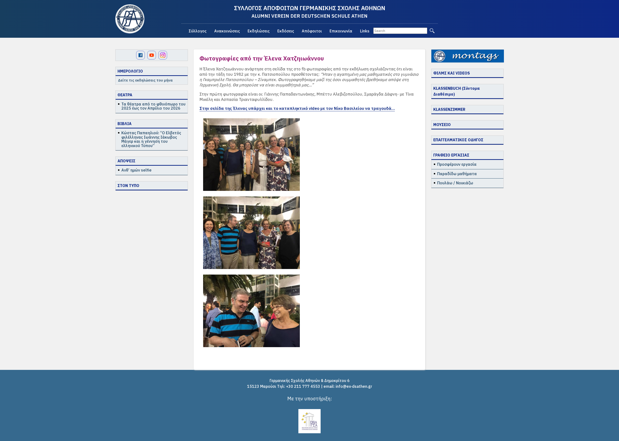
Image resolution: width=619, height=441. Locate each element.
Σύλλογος (197, 31)
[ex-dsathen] (129, 18)
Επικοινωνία (341, 31)
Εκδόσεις (285, 31)
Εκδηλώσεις (259, 31)
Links (364, 31)
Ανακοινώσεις (227, 31)
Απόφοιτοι (312, 31)
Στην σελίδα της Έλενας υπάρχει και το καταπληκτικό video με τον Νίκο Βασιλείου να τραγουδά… (297, 108)
